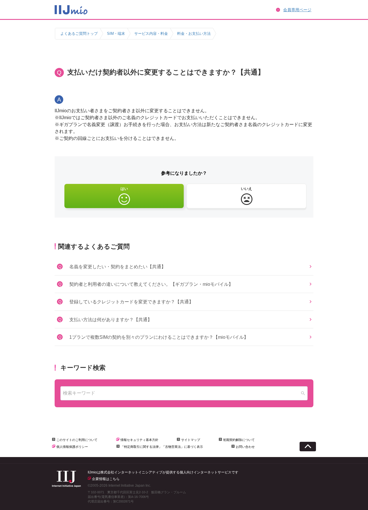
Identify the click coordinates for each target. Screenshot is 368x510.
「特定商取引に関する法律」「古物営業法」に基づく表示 (162, 446)
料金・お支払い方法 (194, 33)
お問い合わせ (245, 446)
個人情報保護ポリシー (72, 446)
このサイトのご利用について (76, 440)
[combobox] (184, 393)
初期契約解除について (239, 440)
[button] (184, 266)
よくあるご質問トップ (79, 33)
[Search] (303, 393)
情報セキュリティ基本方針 (139, 440)
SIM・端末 (116, 33)
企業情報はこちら (106, 479)
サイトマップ (190, 440)
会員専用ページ (297, 9)
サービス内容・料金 (151, 33)
